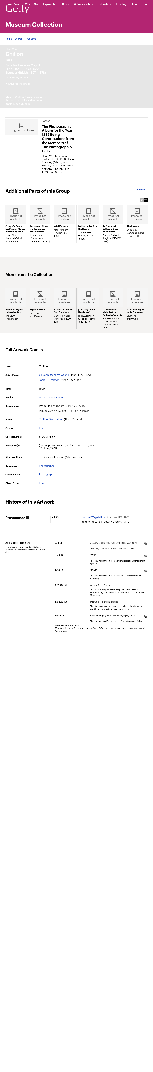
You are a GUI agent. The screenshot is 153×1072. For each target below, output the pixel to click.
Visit (17, 4)
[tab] (27, 518)
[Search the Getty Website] (146, 4)
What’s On (31, 4)
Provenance (15, 518)
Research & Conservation (77, 4)
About (135, 4)
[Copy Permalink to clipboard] (145, 616)
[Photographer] (23, 65)
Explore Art (50, 4)
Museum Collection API (123, 548)
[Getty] (17, 9)
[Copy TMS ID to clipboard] (145, 556)
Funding (121, 4)
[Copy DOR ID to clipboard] (145, 571)
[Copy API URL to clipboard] (145, 544)
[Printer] (49, 379)
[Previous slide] (142, 200)
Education (104, 4)
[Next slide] (146, 200)
